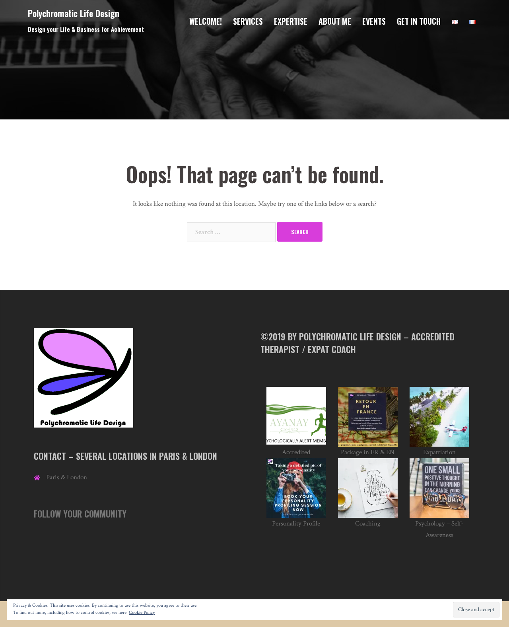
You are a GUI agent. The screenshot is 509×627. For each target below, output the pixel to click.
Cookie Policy (142, 612)
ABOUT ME (335, 21)
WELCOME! (205, 21)
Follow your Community (80, 513)
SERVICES (248, 21)
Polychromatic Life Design (73, 13)
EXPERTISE (290, 21)
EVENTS (374, 21)
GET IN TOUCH (419, 21)
